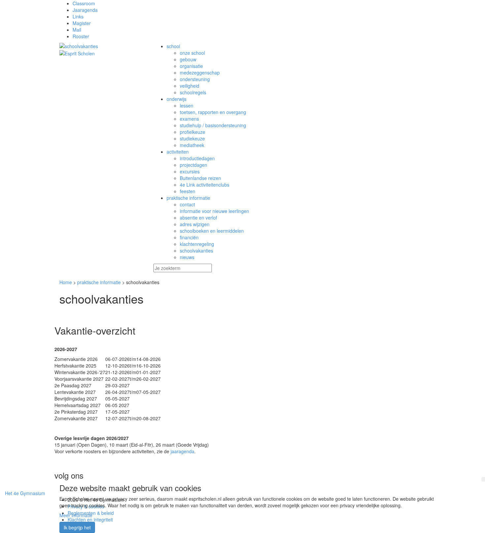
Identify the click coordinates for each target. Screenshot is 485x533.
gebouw (188, 59)
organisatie (191, 66)
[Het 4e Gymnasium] (101, 46)
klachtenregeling (197, 244)
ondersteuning (195, 79)
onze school (192, 52)
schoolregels (193, 92)
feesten (187, 191)
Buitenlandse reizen (200, 178)
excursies (190, 171)
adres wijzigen (195, 224)
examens (189, 118)
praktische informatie (99, 282)
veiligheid (189, 85)
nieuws (187, 257)
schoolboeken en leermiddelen (212, 230)
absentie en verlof (198, 217)
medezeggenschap (200, 72)
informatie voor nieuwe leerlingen (214, 211)
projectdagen (193, 165)
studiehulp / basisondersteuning (213, 125)
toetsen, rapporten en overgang (213, 112)
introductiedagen (197, 158)
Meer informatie (75, 515)
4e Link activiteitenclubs (204, 184)
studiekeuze (192, 138)
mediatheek (192, 145)
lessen (186, 105)
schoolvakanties (196, 250)
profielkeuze (192, 132)
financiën (189, 237)
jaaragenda (182, 451)
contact (187, 204)
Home (65, 282)
